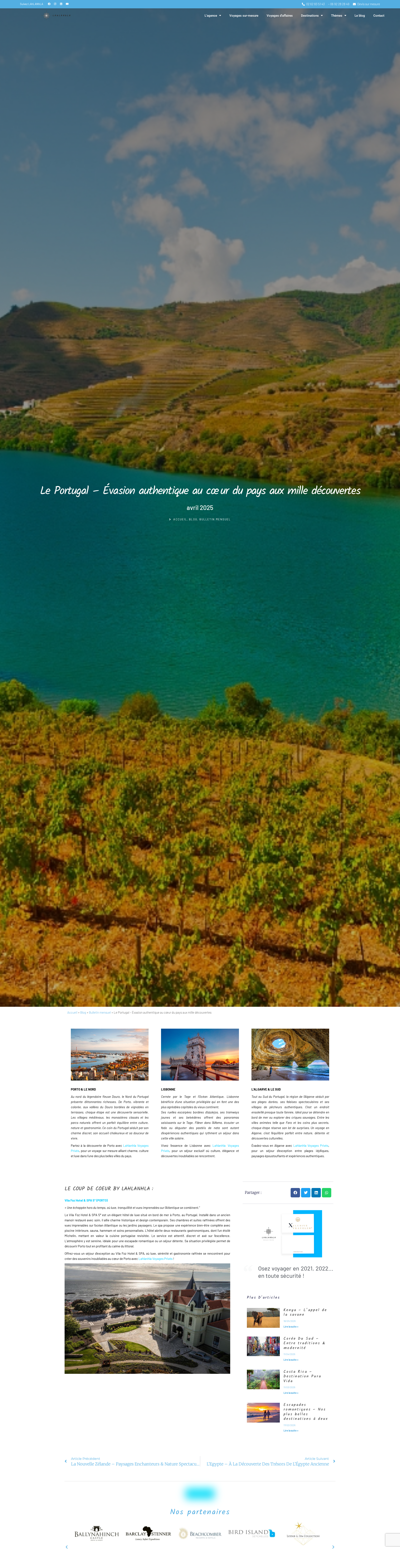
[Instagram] (55, 4)
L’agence (211, 15)
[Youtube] (67, 4)
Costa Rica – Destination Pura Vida (302, 1376)
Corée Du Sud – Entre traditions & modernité (305, 1343)
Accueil (72, 1012)
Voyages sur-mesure (243, 15)
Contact (378, 15)
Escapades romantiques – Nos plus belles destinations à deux (306, 1412)
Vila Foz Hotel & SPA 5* (80, 1200)
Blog (193, 519)
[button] (295, 1192)
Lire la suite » (291, 1326)
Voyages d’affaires (280, 15)
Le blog (360, 15)
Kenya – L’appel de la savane (305, 1312)
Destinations (310, 15)
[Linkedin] (61, 4)
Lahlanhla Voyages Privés (310, 1145)
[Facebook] (49, 4)
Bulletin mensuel (215, 519)
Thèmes (336, 15)
